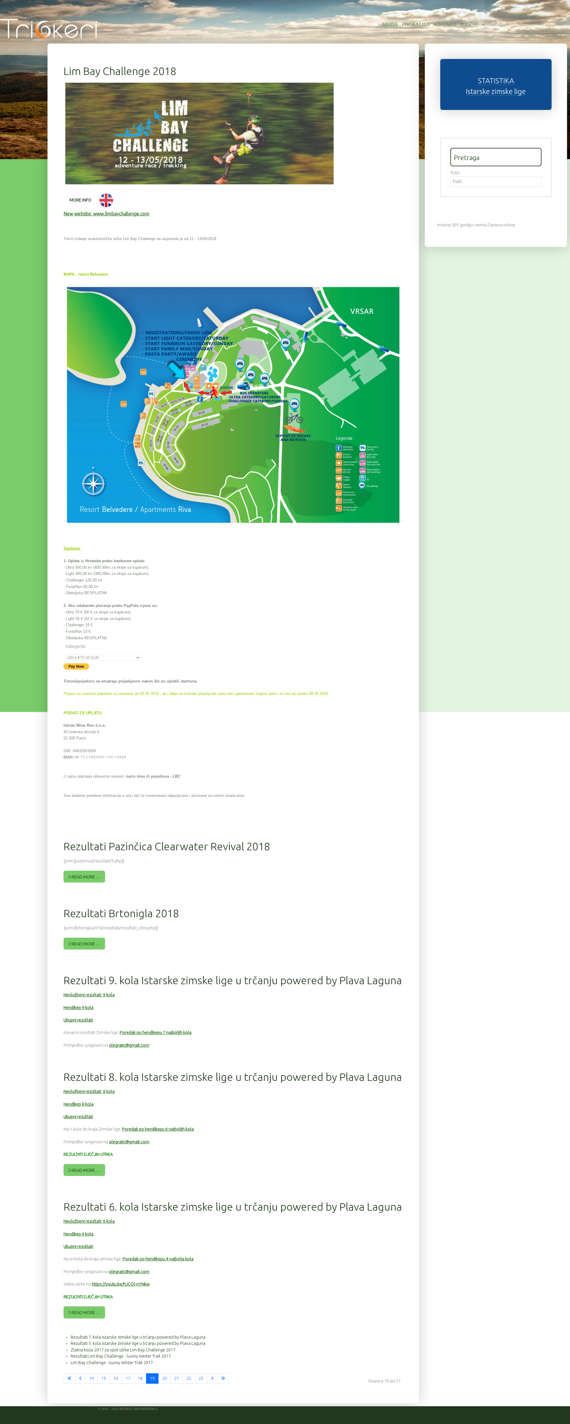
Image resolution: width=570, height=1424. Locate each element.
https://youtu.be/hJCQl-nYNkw (121, 1284)
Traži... (456, 172)
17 (128, 1378)
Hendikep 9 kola (79, 1007)
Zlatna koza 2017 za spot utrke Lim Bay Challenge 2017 (123, 1350)
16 (115, 1378)
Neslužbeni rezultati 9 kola (89, 995)
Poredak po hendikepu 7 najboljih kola (155, 1032)
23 (201, 1378)
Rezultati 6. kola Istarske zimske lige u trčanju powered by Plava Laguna (233, 1207)
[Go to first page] (69, 1378)
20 (164, 1378)
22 (188, 1378)
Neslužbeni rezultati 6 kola (89, 1221)
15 (103, 1378)
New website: (106, 213)
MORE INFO (80, 200)
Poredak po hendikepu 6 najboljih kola (158, 1129)
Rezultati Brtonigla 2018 (121, 913)
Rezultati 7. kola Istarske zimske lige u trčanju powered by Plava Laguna (138, 1337)
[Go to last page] (223, 1378)
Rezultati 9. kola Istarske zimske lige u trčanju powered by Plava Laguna (233, 980)
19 (152, 1378)
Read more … (85, 877)
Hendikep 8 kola (79, 1104)
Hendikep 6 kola (79, 1234)
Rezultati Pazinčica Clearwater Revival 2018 (167, 846)
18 (140, 1378)
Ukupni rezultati (78, 1020)
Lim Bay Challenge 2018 (120, 71)
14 (91, 1378)
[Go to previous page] (80, 1378)
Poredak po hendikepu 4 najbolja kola (158, 1259)
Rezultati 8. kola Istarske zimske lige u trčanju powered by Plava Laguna (233, 1077)
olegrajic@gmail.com (129, 1045)
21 (176, 1378)
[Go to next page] (212, 1378)
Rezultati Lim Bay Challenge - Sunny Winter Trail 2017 (121, 1356)
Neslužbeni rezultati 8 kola (89, 1091)
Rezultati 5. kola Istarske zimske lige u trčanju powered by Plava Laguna (138, 1343)
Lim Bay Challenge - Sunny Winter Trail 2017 (112, 1362)
